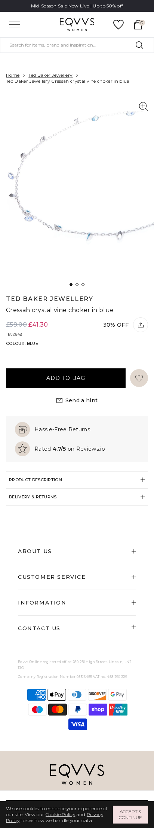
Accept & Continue (130, 814)
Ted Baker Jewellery (50, 75)
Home (12, 75)
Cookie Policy (60, 814)
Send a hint (81, 400)
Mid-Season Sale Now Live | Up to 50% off (77, 6)
